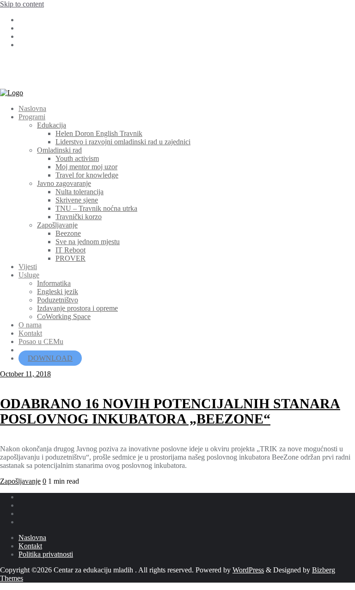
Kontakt (30, 546)
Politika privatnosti (45, 554)
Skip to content (22, 4)
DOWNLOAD (50, 358)
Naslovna (32, 537)
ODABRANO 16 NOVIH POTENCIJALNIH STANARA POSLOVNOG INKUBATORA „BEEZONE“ (170, 411)
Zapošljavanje (20, 481)
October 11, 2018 (25, 374)
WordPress (248, 570)
